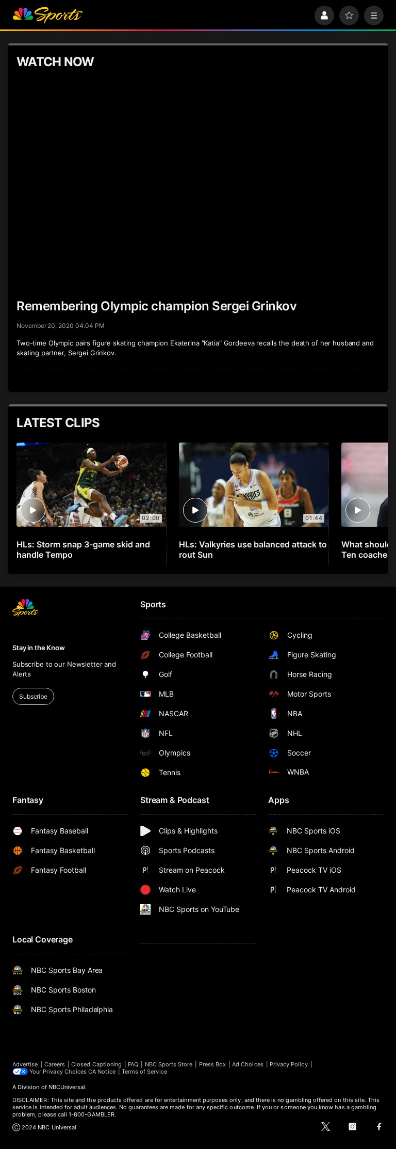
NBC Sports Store (169, 1064)
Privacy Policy (289, 1064)
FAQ (133, 1064)
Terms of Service (144, 1071)
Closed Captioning (96, 1064)
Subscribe (33, 696)
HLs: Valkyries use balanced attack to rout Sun (252, 549)
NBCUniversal (67, 1087)
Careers (54, 1064)
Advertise (25, 1064)
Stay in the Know (38, 647)
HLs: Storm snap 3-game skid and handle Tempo (83, 549)
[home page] (47, 15)
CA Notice (102, 1071)
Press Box (212, 1064)
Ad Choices (247, 1064)
